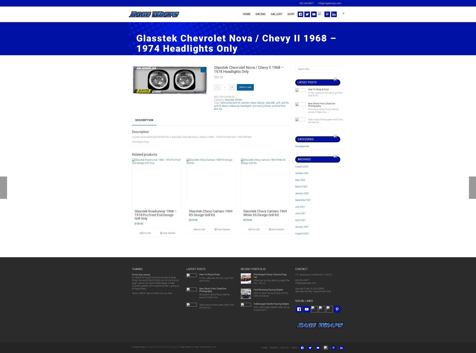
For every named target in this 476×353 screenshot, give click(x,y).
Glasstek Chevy (248, 58)
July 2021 (300, 207)
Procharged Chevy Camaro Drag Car (270, 275)
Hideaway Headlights (240, 106)
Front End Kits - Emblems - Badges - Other (192, 58)
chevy (253, 102)
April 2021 (300, 220)
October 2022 (302, 173)
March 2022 (301, 186)
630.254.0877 (302, 280)
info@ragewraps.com (305, 283)
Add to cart (245, 87)
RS (220, 108)
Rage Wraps (139, 347)
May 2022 (300, 180)
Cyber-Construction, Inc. (205, 347)
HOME (246, 14)
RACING (261, 14)
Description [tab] (144, 120)
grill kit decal (221, 106)
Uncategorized (302, 146)
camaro (245, 102)
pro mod (257, 106)
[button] (203, 70)
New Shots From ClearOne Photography (321, 104)
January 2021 (302, 227)
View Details (168, 233)
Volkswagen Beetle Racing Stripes (271, 304)
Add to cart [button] (145, 233)
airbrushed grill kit (230, 102)
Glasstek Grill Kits (227, 58)
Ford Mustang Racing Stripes (268, 289)
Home (164, 58)
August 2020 (301, 233)
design (261, 102)
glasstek (270, 102)
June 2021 (300, 213)
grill (278, 102)
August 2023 (301, 166)
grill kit (285, 102)
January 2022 (302, 193)
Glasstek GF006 (268, 58)
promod (267, 106)
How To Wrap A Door (318, 89)
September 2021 (303, 200)
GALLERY (276, 14)
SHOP (291, 14)
